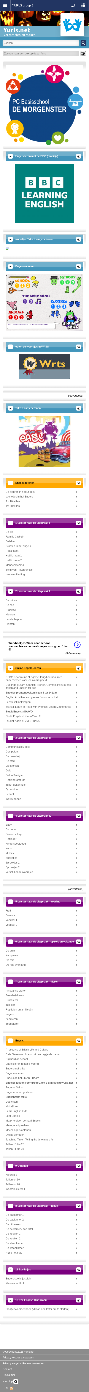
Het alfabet (12, 550)
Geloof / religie (14, 775)
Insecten (11, 1004)
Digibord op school (17, 1059)
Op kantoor (12, 789)
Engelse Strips (14, 1087)
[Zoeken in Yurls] (83, 43)
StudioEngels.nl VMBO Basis (23, 721)
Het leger (11, 838)
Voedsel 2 (11, 924)
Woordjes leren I (15, 1189)
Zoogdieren (12, 1023)
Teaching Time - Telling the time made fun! (30, 1139)
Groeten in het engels (18, 546)
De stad (10, 761)
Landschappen (14, 619)
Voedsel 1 (11, 920)
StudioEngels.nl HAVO (19, 711)
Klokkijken (12, 1106)
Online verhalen (15, 1134)
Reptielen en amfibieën (19, 1009)
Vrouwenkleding (15, 574)
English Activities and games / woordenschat (32, 697)
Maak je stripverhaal (17, 1125)
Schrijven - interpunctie (19, 569)
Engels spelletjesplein (19, 1278)
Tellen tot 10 (13, 1179)
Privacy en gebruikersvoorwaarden (23, 1363)
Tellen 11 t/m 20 (15, 1149)
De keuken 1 (13, 1233)
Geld (8, 770)
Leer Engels (13, 1115)
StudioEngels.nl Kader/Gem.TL (24, 716)
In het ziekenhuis (15, 784)
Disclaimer (9, 1375)
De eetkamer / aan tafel (19, 1229)
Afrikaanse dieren (16, 990)
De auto (10, 950)
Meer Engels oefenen (18, 1130)
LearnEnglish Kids (16, 1111)
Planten (10, 624)
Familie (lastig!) (15, 536)
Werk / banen (13, 798)
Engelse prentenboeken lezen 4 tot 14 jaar (31, 692)
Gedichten (12, 1101)
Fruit (8, 910)
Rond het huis (14, 1252)
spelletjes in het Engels (19, 496)
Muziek (10, 853)
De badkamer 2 (15, 1219)
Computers (12, 751)
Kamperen (12, 955)
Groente (10, 915)
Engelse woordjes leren (19, 1092)
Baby (9, 824)
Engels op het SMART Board (22, 1078)
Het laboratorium (15, 780)
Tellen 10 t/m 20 (15, 1144)
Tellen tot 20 (13, 1184)
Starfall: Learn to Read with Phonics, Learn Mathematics (38, 706)
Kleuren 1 (11, 1174)
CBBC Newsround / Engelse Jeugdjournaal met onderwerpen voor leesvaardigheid (34, 679)
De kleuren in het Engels (20, 491)
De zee (10, 605)
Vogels (10, 1014)
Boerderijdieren (15, 995)
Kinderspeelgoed (16, 843)
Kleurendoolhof (15, 1283)
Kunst (9, 848)
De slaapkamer (15, 1243)
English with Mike (16, 1096)
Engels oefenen (15, 1073)
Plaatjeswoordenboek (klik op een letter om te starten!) (37, 1309)
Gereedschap (14, 834)
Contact (7, 1369)
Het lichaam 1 (14, 555)
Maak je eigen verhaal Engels (23, 1120)
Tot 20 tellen (13, 506)
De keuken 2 (13, 1238)
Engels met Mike (15, 1068)
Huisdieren (12, 1000)
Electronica (12, 765)
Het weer (11, 609)
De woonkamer (15, 1248)
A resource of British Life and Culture (27, 1049)
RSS (6, 1388)
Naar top (8, 1381)
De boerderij (13, 756)
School (10, 794)
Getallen (11, 541)
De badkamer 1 (15, 1214)
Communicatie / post (18, 746)
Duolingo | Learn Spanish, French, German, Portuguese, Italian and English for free (39, 686)
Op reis (10, 960)
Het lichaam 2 (14, 560)
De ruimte (11, 600)
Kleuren (10, 614)
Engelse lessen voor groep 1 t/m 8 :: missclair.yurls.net (39, 1082)
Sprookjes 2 (13, 867)
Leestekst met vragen (18, 702)
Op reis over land (16, 964)
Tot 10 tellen (13, 501)
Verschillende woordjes (19, 872)
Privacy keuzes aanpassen (18, 1357)
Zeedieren (12, 1019)
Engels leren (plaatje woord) (22, 1063)
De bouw (11, 829)
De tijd (9, 531)
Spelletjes (11, 857)
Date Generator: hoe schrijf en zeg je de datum (33, 1054)
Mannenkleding (15, 565)
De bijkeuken (13, 1224)
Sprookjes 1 (13, 862)
